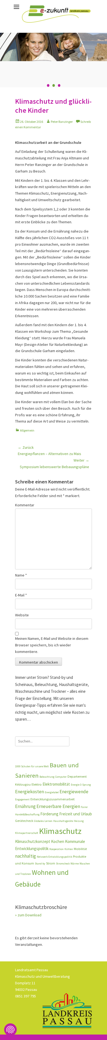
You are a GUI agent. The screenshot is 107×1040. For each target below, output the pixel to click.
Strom (50, 863)
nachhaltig (25, 856)
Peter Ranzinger (62, 122)
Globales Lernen (43, 821)
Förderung (49, 813)
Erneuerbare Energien (58, 806)
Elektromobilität (56, 784)
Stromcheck (63, 863)
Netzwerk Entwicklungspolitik (54, 856)
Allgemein (27, 430)
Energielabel (52, 792)
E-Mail (21, 595)
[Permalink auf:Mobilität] (53, 47)
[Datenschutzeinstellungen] (10, 1029)
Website (22, 615)
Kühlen (68, 849)
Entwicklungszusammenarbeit (52, 799)
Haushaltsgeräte (63, 821)
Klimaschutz (60, 831)
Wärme (75, 863)
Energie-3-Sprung (81, 784)
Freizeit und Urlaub (75, 813)
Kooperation (56, 849)
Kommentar (24, 505)
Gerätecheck (24, 821)
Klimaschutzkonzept (32, 841)
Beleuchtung (47, 776)
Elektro (37, 784)
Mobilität (80, 849)
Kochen (57, 841)
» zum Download (28, 915)
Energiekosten (29, 792)
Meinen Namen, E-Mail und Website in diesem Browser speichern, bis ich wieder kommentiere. (51, 645)
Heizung (79, 821)
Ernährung (25, 806)
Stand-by (40, 863)
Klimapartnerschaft (26, 833)
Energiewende (74, 792)
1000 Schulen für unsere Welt (32, 766)
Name (21, 575)
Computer (61, 776)
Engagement (22, 799)
